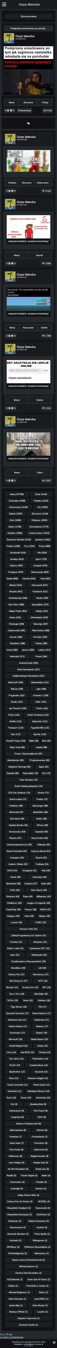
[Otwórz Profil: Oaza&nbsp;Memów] (9, 38)
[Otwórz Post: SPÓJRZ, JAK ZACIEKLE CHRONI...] (28, 161)
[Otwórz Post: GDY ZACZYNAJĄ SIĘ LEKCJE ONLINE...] (28, 374)
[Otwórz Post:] (28, 229)
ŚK (32, 1345)
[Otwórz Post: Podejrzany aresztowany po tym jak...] (28, 94)
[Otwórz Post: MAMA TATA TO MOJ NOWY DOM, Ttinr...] (28, 447)
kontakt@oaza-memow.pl (33, 1344)
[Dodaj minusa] (11, 110)
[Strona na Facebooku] (54, 1342)
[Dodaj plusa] (8, 110)
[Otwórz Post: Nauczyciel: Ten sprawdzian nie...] (28, 302)
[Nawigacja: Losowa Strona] (28, 123)
